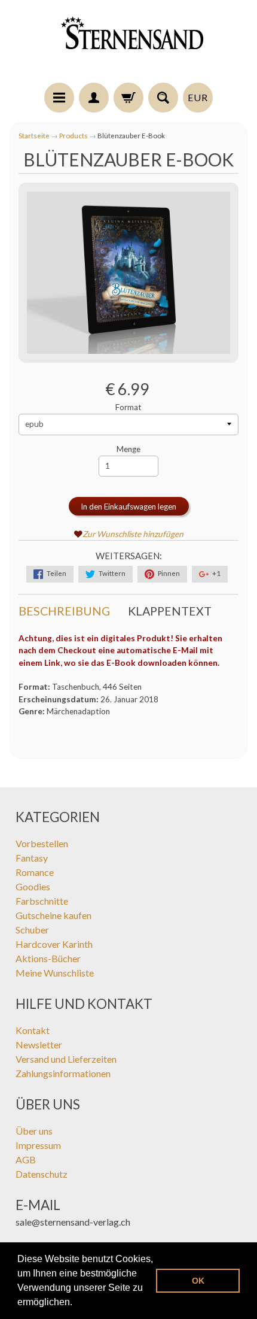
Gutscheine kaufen (53, 915)
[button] (76, 1303)
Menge (128, 449)
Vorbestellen (42, 843)
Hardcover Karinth (54, 944)
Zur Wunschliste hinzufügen (132, 534)
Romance (35, 872)
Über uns (34, 1130)
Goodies (33, 886)
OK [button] (198, 1280)
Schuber (32, 929)
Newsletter (39, 1044)
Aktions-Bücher (48, 958)
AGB (26, 1159)
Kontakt (33, 1030)
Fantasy (32, 857)
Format (128, 407)
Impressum (38, 1145)
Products (73, 136)
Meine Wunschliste (55, 972)
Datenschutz (42, 1173)
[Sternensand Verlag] (128, 43)
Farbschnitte (42, 900)
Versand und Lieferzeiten (66, 1059)
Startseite (34, 136)
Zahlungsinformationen (63, 1073)
